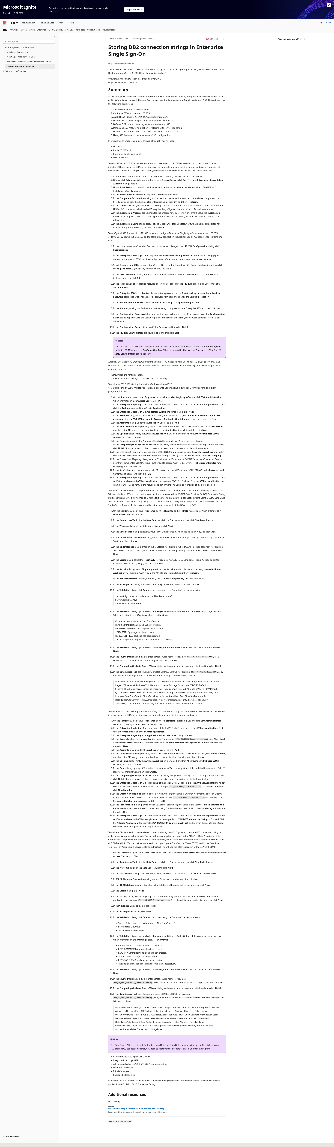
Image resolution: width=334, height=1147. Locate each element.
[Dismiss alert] (329, 5)
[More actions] (223, 39)
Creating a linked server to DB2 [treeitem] (21, 57)
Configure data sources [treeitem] (17, 52)
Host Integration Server (142, 38)
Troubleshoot (122, 38)
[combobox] (29, 42)
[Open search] (321, 22)
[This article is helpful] (301, 39)
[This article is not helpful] (304, 39)
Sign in (328, 22)
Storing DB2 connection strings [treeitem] (21, 66)
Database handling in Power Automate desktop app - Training (136, 1109)
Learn (111, 38)
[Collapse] (55, 36)
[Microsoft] (5, 23)
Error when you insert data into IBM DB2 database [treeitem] (29, 61)
